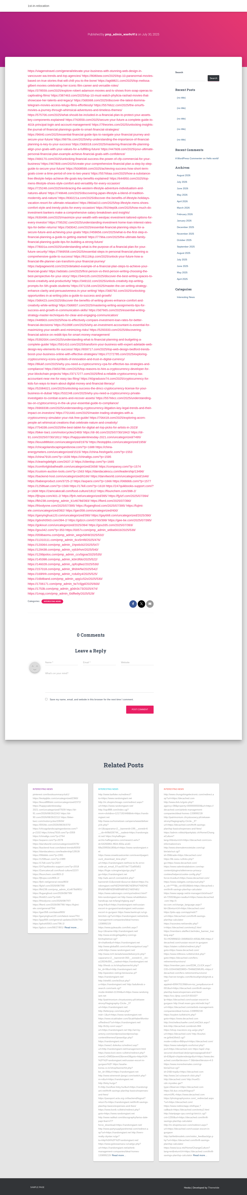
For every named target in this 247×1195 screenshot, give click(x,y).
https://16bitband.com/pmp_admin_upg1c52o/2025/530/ (65, 578)
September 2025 (186, 246)
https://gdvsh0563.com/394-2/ (48, 520)
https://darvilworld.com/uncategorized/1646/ (120, 476)
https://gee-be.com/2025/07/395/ (130, 520)
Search (179, 72)
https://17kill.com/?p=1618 (87, 486)
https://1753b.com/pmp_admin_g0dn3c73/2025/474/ (63, 588)
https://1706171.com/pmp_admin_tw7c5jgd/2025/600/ (64, 584)
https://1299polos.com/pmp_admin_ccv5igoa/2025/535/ (65, 554)
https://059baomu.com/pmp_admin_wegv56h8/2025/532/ (66, 535)
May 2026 (182, 194)
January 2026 (184, 220)
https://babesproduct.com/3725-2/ (50, 481)
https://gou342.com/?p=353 (46, 530)
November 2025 (185, 233)
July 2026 (182, 182)
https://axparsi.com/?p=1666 (93, 481)
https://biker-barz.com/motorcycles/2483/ (55, 432)
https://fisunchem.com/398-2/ (116, 491)
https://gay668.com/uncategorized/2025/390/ (121, 515)
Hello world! (212, 158)
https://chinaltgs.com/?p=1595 (91, 457)
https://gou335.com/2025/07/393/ (111, 525)
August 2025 (183, 253)
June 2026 (182, 188)
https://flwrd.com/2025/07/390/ (111, 500)
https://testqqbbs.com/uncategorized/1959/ (117, 442)
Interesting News (52, 601)
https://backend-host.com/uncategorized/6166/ (59, 476)
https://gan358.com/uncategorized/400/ (92, 510)
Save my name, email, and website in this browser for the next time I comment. (92, 699)
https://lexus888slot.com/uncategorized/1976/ (58, 442)
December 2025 (185, 227)
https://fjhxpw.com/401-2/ (44, 496)
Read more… (72, 927)
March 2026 (183, 207)
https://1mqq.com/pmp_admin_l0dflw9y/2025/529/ (61, 593)
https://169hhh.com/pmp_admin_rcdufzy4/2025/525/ (62, 574)
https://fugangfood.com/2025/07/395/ (100, 505)
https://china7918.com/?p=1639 (49, 457)
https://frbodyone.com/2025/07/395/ (51, 505)
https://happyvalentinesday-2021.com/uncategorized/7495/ (102, 437)
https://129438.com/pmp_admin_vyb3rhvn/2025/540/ (63, 549)
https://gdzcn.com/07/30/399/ (87, 520)
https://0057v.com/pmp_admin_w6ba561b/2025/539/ (100, 530)
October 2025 (184, 240)
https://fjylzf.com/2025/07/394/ (128, 496)
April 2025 (182, 279)
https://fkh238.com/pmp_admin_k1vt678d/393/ (59, 500)
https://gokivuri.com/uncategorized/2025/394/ (58, 525)
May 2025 (182, 272)
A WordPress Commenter (188, 158)
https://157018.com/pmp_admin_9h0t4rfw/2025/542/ (63, 569)
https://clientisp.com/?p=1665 (94, 461)
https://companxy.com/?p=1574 (120, 466)
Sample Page (37, 1187)
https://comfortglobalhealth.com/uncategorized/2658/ (63, 466)
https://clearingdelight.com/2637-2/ (51, 461)
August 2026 (183, 175)
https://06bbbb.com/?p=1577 (132, 481)
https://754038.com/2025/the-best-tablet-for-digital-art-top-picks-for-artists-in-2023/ (83, 427)
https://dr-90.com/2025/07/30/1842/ (106, 432)
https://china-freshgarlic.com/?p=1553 (107, 452)
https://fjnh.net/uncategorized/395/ (85, 496)
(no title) (181, 97)
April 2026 (182, 201)
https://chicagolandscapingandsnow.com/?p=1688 (61, 447)
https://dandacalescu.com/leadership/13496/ (114, 471)
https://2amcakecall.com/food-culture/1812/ (67, 491)
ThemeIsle (213, 1187)
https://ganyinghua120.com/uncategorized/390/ (59, 515)
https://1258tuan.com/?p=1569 (48, 486)
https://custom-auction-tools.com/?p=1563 (56, 471)
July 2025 (182, 259)
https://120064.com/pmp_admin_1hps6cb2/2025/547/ (63, 544)
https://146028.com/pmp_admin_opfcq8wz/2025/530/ (63, 564)
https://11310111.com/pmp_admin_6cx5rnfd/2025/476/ (64, 540)
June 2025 (182, 266)
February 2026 (185, 214)
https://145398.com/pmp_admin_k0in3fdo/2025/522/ (62, 559)
